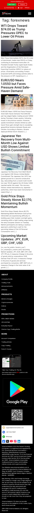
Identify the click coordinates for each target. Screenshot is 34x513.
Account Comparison (8, 338)
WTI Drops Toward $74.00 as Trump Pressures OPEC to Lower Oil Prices (14, 31)
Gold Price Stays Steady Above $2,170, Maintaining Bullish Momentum (16, 201)
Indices (3, 306)
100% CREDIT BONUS (7, 319)
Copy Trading (5, 345)
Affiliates (4, 290)
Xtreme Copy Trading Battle (10, 329)
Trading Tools (5, 283)
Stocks (3, 309)
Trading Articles (6, 342)
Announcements (7, 286)
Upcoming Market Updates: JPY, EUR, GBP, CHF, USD (15, 239)
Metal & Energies (6, 299)
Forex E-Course (6, 349)
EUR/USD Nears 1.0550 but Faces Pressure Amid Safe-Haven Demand (15, 85)
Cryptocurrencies (7, 302)
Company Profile (6, 279)
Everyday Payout (6, 326)
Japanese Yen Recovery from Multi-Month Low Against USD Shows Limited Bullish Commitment (16, 143)
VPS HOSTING (5, 322)
